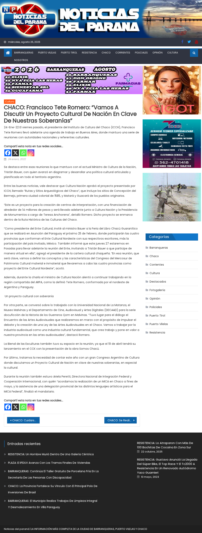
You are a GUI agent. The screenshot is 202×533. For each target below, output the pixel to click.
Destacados (158, 282)
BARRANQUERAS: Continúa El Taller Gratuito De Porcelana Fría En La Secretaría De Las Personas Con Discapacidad (53, 474)
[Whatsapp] (23, 152)
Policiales (141, 52)
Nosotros (21, 60)
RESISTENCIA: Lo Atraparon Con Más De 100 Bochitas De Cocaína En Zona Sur (165, 445)
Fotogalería (157, 290)
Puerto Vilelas (47, 52)
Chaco (106, 52)
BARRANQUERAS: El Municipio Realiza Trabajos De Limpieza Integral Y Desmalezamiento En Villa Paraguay (52, 504)
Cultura (172, 52)
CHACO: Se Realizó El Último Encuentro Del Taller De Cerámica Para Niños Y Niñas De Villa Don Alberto (122, 420)
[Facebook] (7, 152)
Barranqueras (23, 52)
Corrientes (122, 52)
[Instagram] (30, 152)
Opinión (157, 52)
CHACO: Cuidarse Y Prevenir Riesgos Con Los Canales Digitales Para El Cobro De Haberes (25, 420)
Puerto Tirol (69, 52)
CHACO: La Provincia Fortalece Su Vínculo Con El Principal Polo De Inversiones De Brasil (52, 489)
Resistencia (89, 52)
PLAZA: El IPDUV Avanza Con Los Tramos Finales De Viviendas (49, 463)
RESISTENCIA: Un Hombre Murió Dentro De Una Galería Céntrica (51, 454)
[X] (15, 152)
